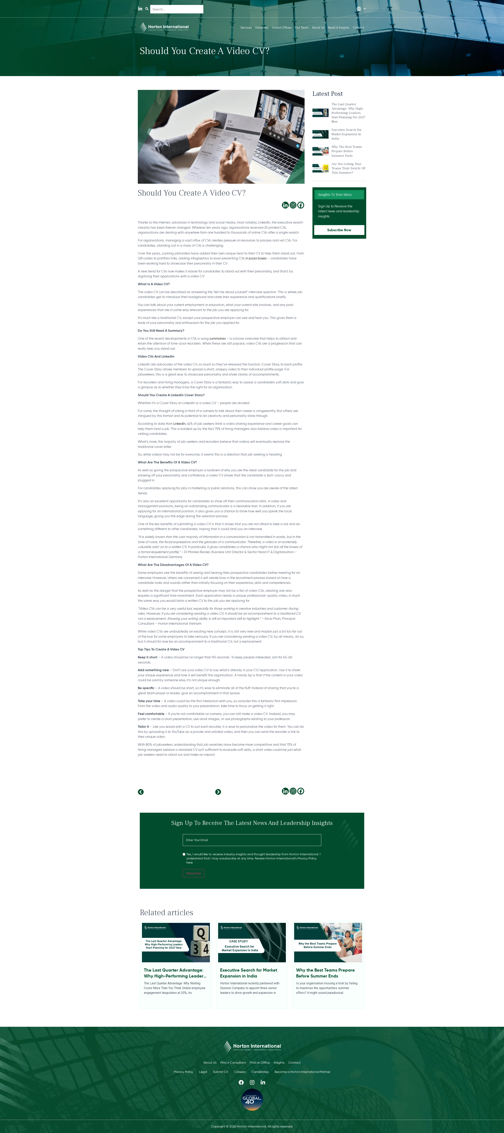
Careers (240, 1072)
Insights (279, 1062)
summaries (217, 338)
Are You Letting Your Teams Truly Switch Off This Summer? (348, 168)
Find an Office (260, 1062)
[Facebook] (300, 205)
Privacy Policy (183, 1072)
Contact (294, 1062)
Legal (203, 1072)
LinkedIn (179, 424)
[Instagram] (293, 205)
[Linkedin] (285, 205)
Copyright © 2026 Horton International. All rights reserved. (252, 1126)
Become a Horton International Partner (302, 1072)
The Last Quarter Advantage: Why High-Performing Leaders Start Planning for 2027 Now (348, 113)
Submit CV (220, 1072)
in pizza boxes (256, 258)
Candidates (260, 1072)
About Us (210, 1062)
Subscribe (193, 873)
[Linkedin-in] (140, 9)
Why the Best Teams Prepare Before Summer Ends (347, 151)
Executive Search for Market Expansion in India (347, 134)
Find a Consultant (233, 1062)
